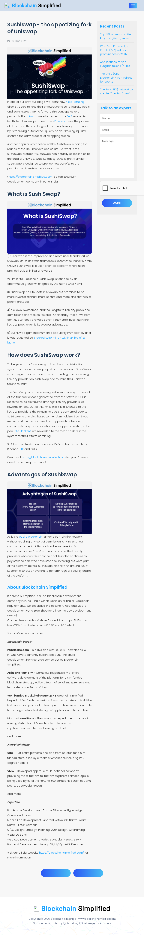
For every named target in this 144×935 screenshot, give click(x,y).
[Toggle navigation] (133, 5)
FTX (22, 449)
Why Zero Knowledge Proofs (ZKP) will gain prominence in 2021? (114, 50)
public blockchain (31, 537)
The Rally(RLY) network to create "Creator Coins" (116, 91)
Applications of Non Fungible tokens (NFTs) (115, 64)
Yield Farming (75, 102)
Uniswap (31, 116)
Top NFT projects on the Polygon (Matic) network (116, 36)
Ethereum (60, 121)
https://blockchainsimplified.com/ (61, 853)
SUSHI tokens (23, 431)
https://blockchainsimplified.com (30, 177)
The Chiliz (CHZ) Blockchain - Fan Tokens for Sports (116, 77)
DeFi (69, 116)
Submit (117, 202)
